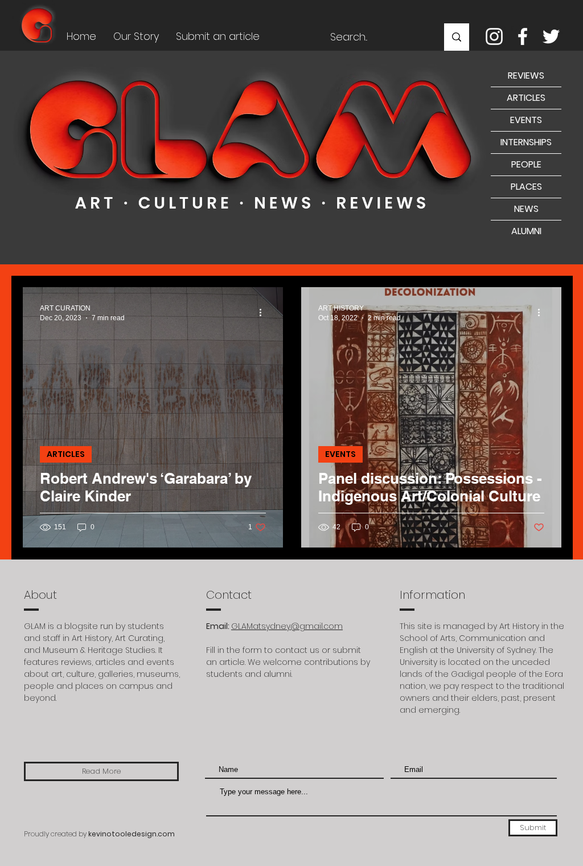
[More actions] (264, 312)
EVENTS (340, 454)
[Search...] (456, 37)
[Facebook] (522, 36)
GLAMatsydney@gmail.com (287, 626)
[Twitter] (551, 36)
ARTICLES (66, 454)
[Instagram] (494, 36)
